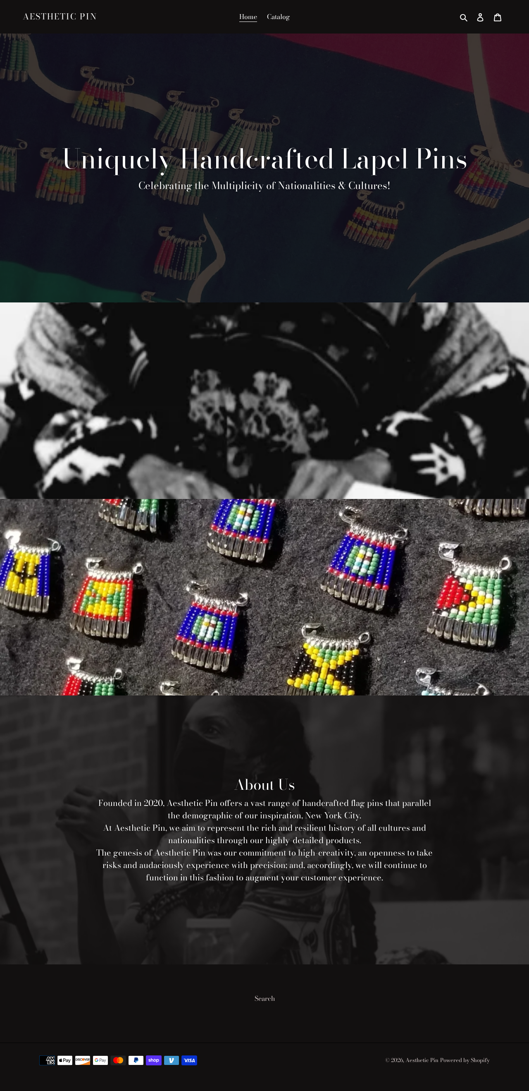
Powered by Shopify (465, 1060)
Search (265, 998)
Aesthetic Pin (60, 17)
